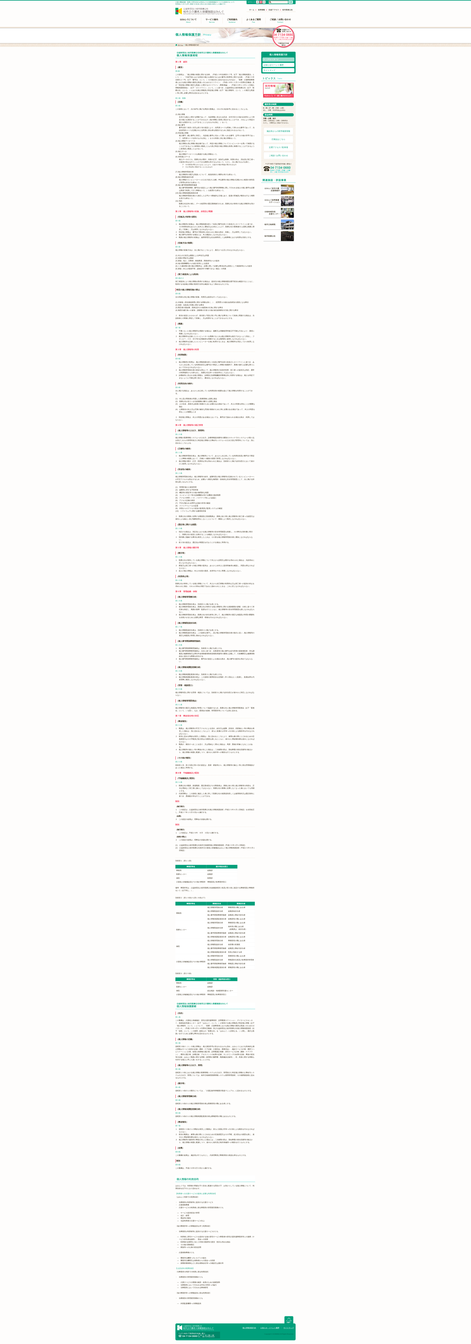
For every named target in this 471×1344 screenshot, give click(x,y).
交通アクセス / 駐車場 (278, 147)
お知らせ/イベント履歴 (273, 65)
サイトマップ (269, 70)
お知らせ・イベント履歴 (269, 1328)
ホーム (180, 45)
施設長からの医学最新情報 (278, 131)
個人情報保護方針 (271, 60)
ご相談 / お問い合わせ (278, 155)
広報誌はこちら (278, 139)
